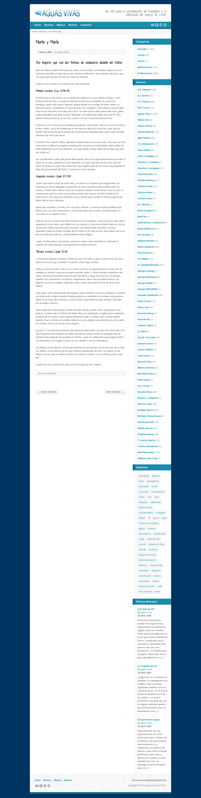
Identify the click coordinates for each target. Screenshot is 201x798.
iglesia (142, 528)
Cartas (141, 55)
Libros (141, 61)
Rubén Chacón (145, 428)
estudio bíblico (146, 512)
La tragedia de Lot (147, 666)
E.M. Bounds (144, 234)
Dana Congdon (145, 210)
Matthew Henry (146, 373)
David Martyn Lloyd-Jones (151, 222)
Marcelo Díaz (144, 361)
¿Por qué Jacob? (146, 609)
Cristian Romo (145, 198)
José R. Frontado (146, 337)
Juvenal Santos (146, 343)
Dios (157, 497)
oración (142, 544)
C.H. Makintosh (146, 143)
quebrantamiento (147, 560)
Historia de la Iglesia (148, 523)
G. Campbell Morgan (148, 264)
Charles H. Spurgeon (148, 168)
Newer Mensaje (47, 391)
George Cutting (146, 271)
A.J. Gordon (143, 95)
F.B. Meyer (143, 258)
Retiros (72, 24)
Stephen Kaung (146, 434)
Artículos (43, 31)
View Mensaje (55, 31)
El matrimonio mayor (149, 719)
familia (142, 518)
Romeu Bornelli (146, 422)
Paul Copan (143, 379)
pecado (142, 549)
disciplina (143, 502)
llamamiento (145, 533)
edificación (156, 502)
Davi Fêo (142, 216)
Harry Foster (144, 301)
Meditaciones (145, 67)
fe (149, 518)
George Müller (145, 283)
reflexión (143, 565)
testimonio (144, 581)
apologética (153, 481)
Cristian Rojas (145, 192)
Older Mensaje (115, 391)
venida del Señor (147, 586)
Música (61, 24)
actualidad (144, 476)
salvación (156, 570)
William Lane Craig (147, 458)
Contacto (85, 24)
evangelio (160, 512)
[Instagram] (156, 24)
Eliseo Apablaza (146, 246)
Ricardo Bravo (145, 391)
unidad (155, 581)
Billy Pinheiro (144, 137)
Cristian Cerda (145, 186)
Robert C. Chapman (148, 398)
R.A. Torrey (143, 385)
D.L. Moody (143, 204)
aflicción (156, 476)
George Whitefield (147, 289)
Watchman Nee (146, 452)
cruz (150, 497)
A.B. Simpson (144, 89)
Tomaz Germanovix (148, 446)
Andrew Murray (146, 131)
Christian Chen (145, 174)
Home (34, 31)
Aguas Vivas (63, 52)
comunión (143, 491)
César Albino (144, 150)
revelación (143, 570)
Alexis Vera (143, 119)
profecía (153, 549)
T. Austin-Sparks (146, 440)
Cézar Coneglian (146, 156)
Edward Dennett (146, 240)
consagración (157, 491)
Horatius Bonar (146, 313)
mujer (141, 539)
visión (157, 591)
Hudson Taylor (145, 325)
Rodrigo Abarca (146, 410)
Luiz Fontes (144, 355)
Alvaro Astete (145, 125)
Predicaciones (145, 73)
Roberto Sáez (145, 404)
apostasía (143, 486)
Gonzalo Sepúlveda (148, 295)
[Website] (160, 24)
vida (160, 586)
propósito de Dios (148, 554)
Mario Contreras (146, 367)
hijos (164, 518)
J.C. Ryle (142, 331)
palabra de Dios (157, 544)
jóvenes (151, 528)
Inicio (38, 24)
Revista (48, 24)
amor (141, 481)
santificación (145, 575)
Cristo (141, 497)
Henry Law (143, 307)
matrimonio (159, 533)
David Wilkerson (146, 228)
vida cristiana (145, 591)
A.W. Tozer (143, 107)
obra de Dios (153, 539)
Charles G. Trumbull (148, 162)
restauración (156, 565)
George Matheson (147, 277)
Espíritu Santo (145, 507)
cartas (154, 486)
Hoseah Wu (144, 319)
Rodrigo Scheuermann (149, 416)
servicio (157, 575)
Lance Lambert (146, 349)
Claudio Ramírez (146, 180)
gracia (156, 518)
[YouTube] (152, 24)
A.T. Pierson (144, 101)
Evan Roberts (145, 252)
